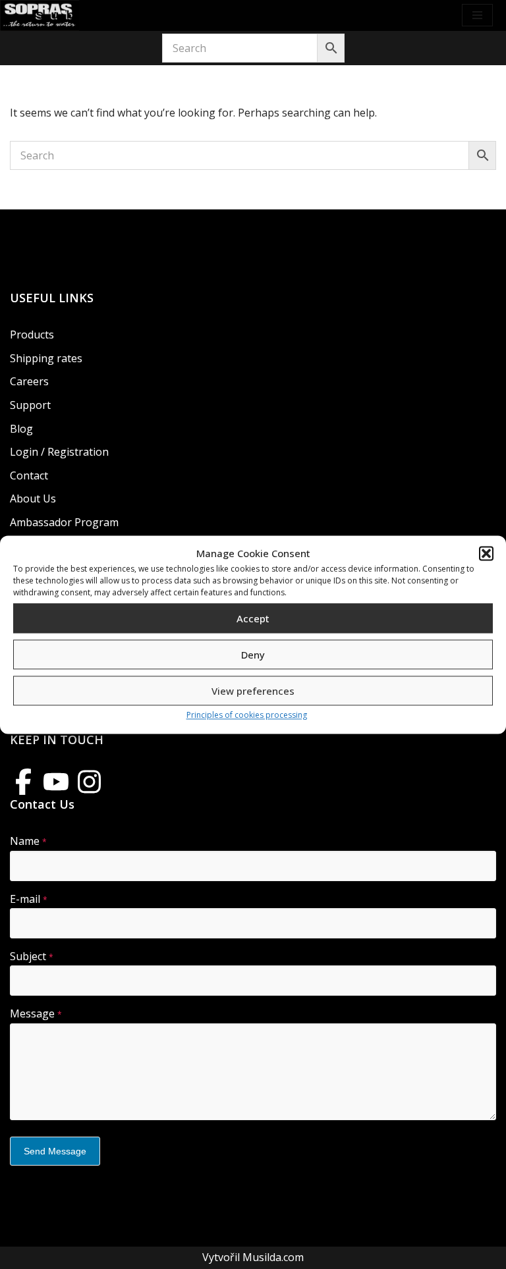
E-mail (28, 899)
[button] (486, 553)
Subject (31, 956)
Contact (29, 475)
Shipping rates (46, 358)
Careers (29, 381)
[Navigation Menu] (477, 15)
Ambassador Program (64, 522)
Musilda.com (273, 1257)
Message (36, 1013)
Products (32, 334)
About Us (33, 498)
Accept (253, 618)
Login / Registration (59, 452)
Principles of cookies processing (246, 715)
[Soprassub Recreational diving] (39, 15)
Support (30, 405)
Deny (253, 654)
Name (28, 841)
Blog (21, 428)
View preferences (253, 690)
